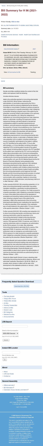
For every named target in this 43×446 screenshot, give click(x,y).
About (5, 371)
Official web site (9, 385)
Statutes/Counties (9, 314)
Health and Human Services (9, 35)
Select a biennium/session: (10, 330)
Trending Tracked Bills (10, 305)
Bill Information (9, 387)
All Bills (6, 303)
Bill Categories (8, 312)
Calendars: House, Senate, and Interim (16, 390)
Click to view (15, 22)
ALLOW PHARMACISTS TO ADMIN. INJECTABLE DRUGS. (21, 25)
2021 (34, 49)
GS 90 (3, 81)
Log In (17, 407)
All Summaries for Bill (13, 72)
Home (3, 6)
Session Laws (8, 310)
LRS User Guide (9, 374)
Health (21, 35)
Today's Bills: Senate (10, 301)
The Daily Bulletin (9, 296)
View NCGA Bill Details (11, 49)
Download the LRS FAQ (21, 286)
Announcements (9, 317)
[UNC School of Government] (21, 1)
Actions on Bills (8, 308)
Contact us (7, 376)
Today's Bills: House (10, 298)
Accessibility (23, 407)
